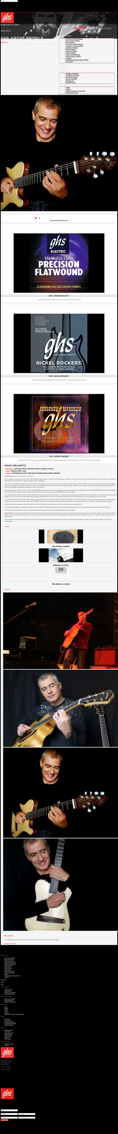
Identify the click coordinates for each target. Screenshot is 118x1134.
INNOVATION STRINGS (104, 28)
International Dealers (9, 1022)
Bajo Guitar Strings (9, 961)
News (2, 984)
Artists (2, 982)
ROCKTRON (92, 28)
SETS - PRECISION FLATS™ (59, 296)
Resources (64, 84)
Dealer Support (8, 1035)
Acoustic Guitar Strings (10, 962)
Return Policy (7, 1038)
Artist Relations (8, 1034)
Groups (6, 1008)
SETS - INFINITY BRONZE (59, 456)
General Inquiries (8, 1030)
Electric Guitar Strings (9, 958)
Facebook (36, 218)
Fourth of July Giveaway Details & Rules (14, 1014)
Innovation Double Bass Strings (12, 975)
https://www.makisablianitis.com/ (59, 220)
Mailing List (7, 1037)
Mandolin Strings (8, 965)
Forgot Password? (20, 1129)
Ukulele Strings (8, 968)
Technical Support (8, 1032)
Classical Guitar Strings (10, 963)
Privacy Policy (96, 1086)
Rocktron (6, 977)
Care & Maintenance (9, 971)
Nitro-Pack (79, 28)
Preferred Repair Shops (10, 1023)
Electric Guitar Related (10, 992)
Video (5, 1011)
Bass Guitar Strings (9, 959)
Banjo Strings (7, 966)
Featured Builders (8, 1025)
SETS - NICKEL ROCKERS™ (59, 376)
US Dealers (7, 1019)
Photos (6, 1009)
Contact (63, 70)
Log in (18, 1126)
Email (3, 1108)
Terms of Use (27, 1123)
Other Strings (7, 969)
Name (3, 1112)
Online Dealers (8, 1020)
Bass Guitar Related (9, 994)
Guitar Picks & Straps (9, 972)
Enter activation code (7, 1129)
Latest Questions (8, 989)
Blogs (5, 1006)
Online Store (7, 1031)
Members (6, 1012)
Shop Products (65, 35)
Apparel (6, 974)
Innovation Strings (8, 1043)
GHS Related (7, 991)
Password (4, 1115)
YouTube (39, 218)
